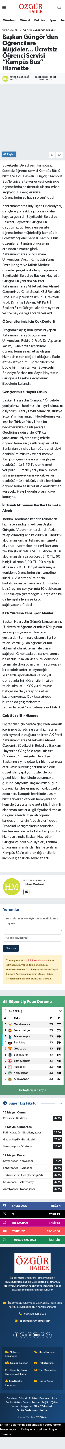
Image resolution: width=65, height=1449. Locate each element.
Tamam (6, 1434)
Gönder (11, 948)
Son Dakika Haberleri (13, 1383)
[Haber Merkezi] (11, 886)
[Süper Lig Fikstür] (60, 1103)
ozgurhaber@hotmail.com (35, 1320)
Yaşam (15, 1406)
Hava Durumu (47, 1352)
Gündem (9, 20)
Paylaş (11, 154)
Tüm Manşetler (47, 1370)
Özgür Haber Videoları (39, 30)
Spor (52, 20)
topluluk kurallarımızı (36, 960)
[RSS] (49, 1335)
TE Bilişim (41, 1417)
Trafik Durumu (46, 1363)
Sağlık (45, 1402)
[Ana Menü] (4, 7)
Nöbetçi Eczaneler (12, 1354)
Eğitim (54, 1402)
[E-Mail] (26, 892)
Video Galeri (10, 30)
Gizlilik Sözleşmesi (27, 1410)
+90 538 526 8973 (35, 1313)
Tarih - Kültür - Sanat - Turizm (23, 1402)
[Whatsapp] (42, 1335)
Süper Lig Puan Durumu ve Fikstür (16, 1372)
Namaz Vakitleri (19, 1363)
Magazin (26, 1406)
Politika (39, 20)
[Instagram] (29, 1335)
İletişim (44, 1410)
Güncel (25, 20)
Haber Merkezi (33, 884)
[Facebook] (16, 1335)
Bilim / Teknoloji (43, 1406)
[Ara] (59, 8)
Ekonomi (44, 1398)
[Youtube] (36, 1335)
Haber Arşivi (46, 1381)
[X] (23, 1335)
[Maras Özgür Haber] (31, 8)
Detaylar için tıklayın (32, 1090)
